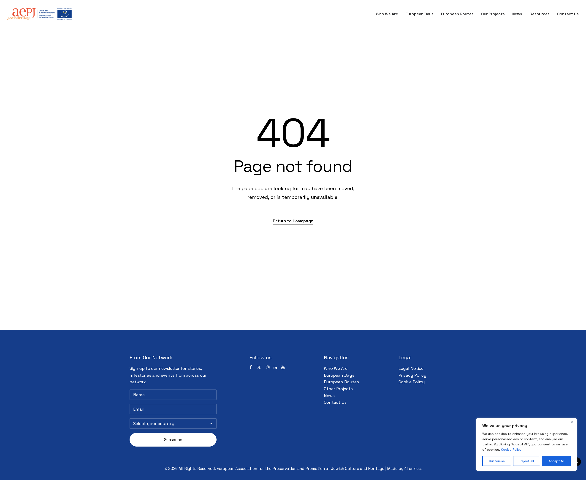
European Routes (457, 13)
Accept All (556, 461)
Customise (497, 461)
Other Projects (338, 388)
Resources (540, 13)
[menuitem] (388, 14)
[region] (526, 444)
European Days (420, 13)
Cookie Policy (511, 449)
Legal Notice (411, 368)
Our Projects (493, 13)
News (517, 13)
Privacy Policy (412, 375)
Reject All (527, 461)
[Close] (572, 422)
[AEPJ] (39, 14)
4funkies (412, 468)
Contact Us (568, 13)
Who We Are (387, 13)
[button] (293, 220)
